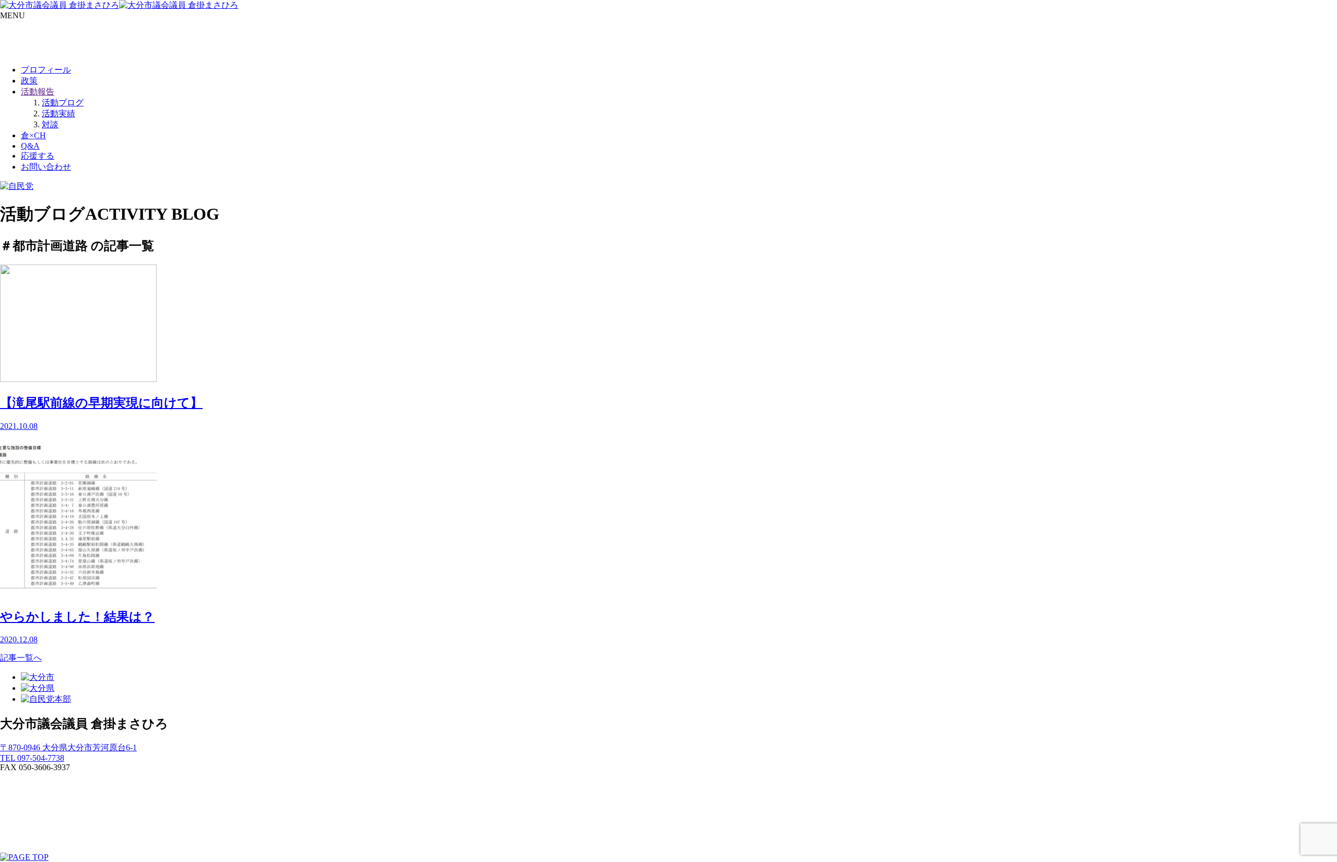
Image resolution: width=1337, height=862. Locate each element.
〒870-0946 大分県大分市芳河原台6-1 (68, 747)
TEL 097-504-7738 (32, 757)
